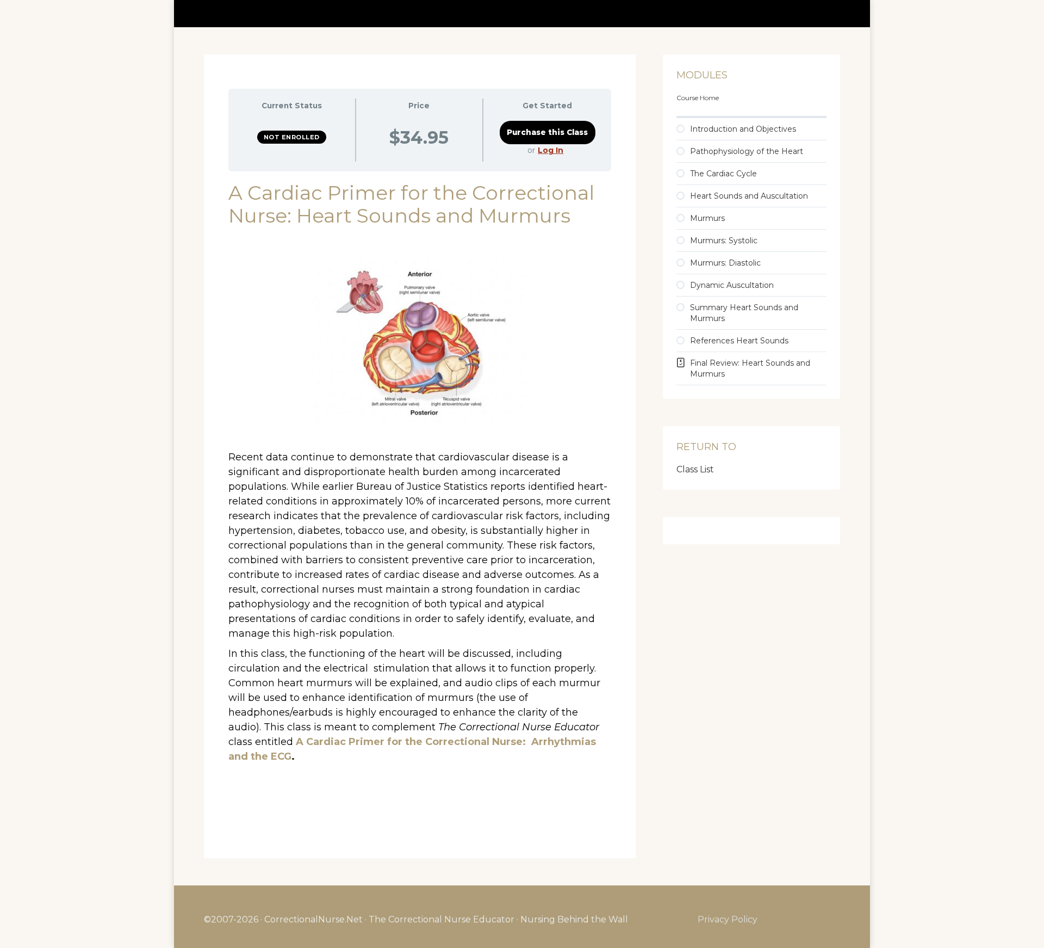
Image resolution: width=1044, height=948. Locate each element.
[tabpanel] (419, 502)
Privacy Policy (727, 919)
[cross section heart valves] (420, 341)
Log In (550, 150)
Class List (695, 469)
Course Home (697, 98)
